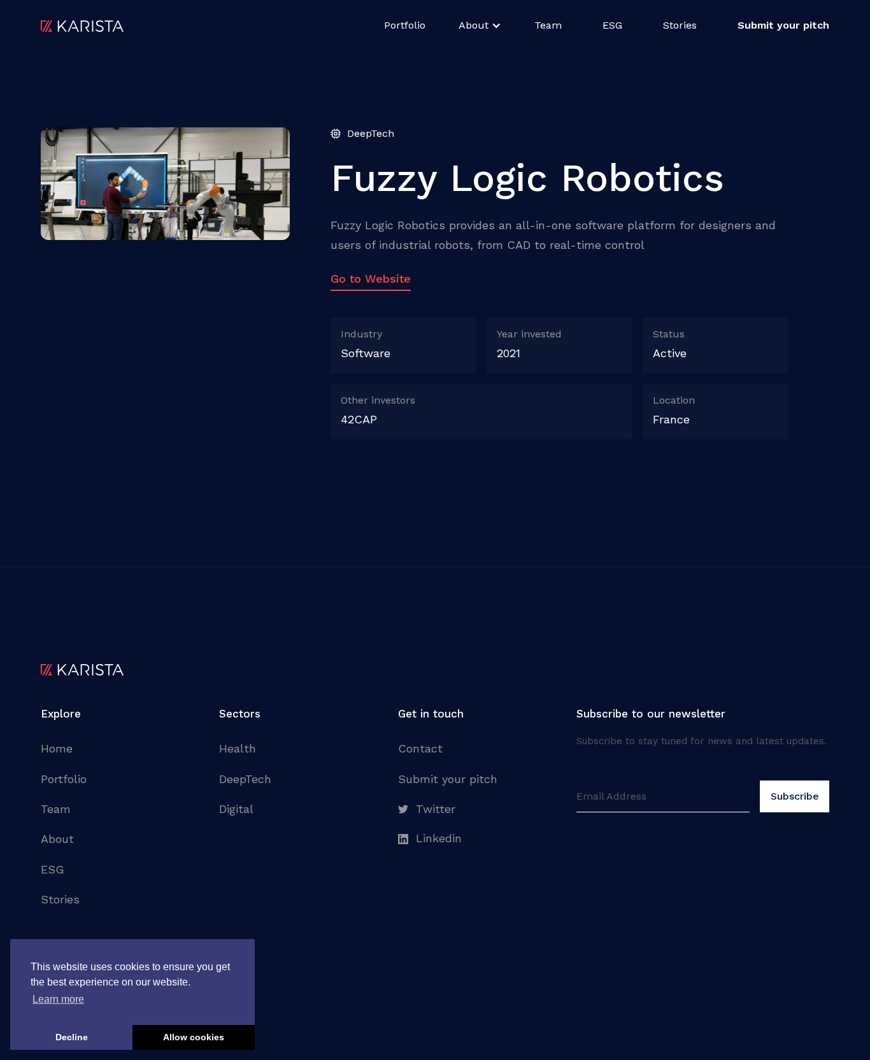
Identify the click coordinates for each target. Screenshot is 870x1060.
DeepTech (245, 779)
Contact (420, 748)
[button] (480, 25)
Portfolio (404, 25)
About (57, 838)
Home (57, 748)
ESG (612, 25)
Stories (680, 25)
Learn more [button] (58, 999)
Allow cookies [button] (193, 1037)
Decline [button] (71, 1037)
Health (237, 748)
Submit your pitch (447, 779)
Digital (236, 809)
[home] (82, 25)
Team (548, 25)
